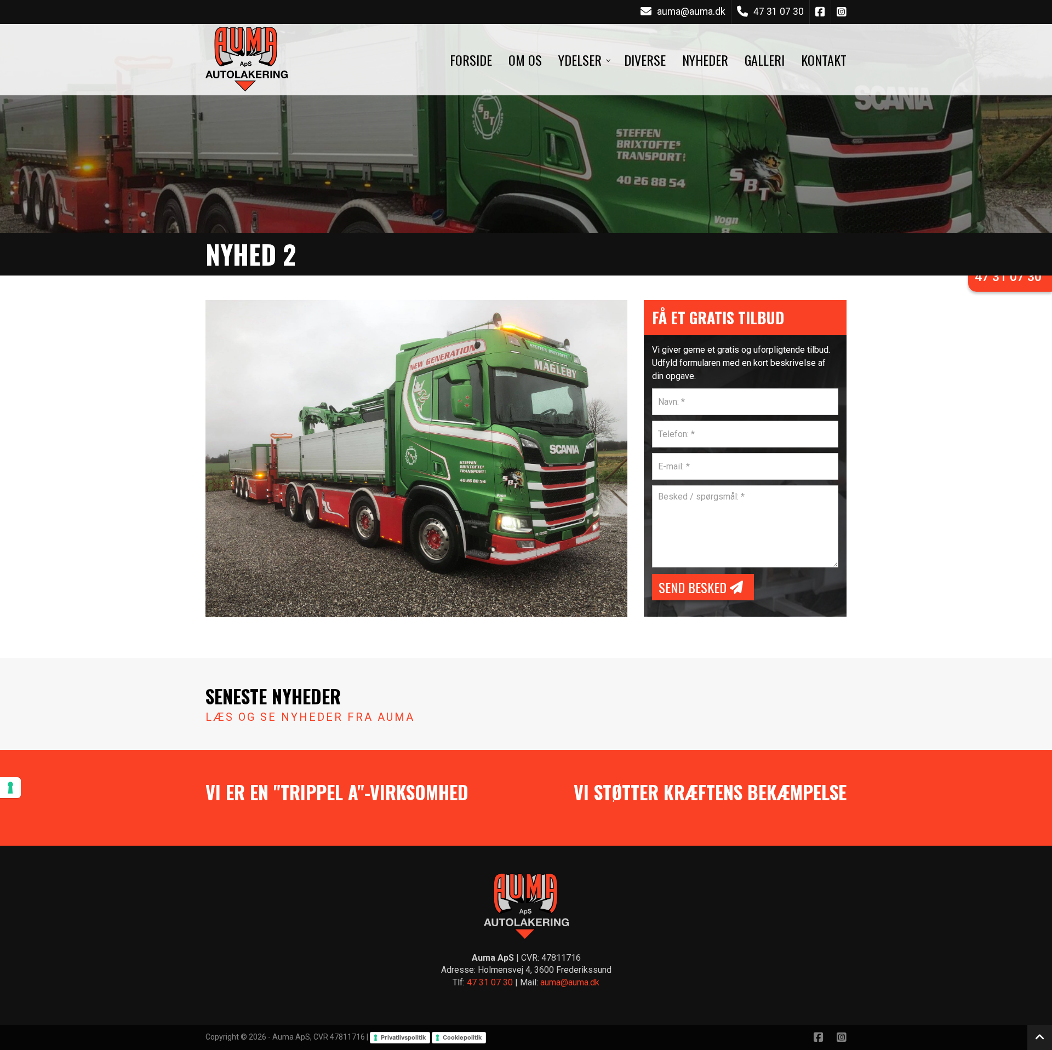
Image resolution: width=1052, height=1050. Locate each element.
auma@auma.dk (691, 11)
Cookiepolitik (462, 1037)
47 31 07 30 (778, 11)
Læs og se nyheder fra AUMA (310, 717)
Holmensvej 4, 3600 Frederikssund (544, 970)
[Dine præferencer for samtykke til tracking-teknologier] (10, 787)
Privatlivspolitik (403, 1037)
